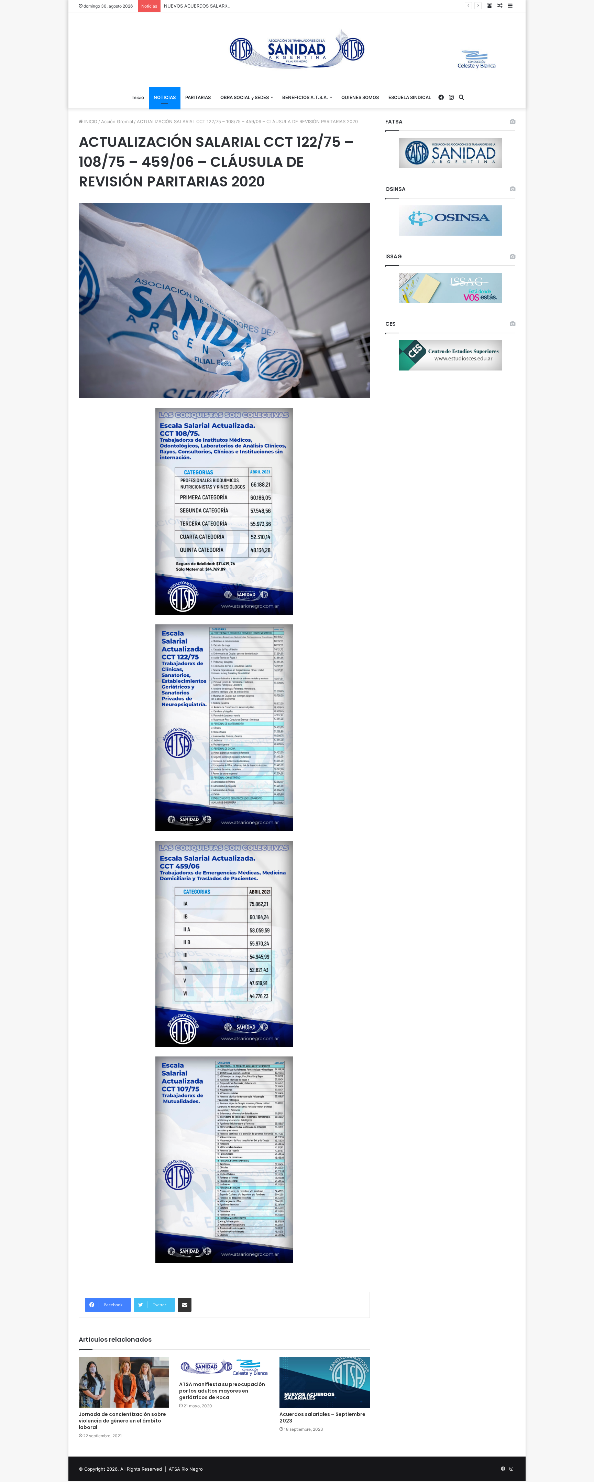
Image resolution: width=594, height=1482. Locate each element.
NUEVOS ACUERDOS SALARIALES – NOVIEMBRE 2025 (222, 6)
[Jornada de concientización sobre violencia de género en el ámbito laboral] (124, 1382)
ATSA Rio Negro (186, 1469)
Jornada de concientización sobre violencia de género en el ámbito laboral (122, 1421)
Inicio (138, 97)
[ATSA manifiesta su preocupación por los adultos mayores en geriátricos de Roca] (224, 1367)
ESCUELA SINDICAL (409, 97)
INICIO (90, 121)
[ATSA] (297, 49)
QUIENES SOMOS (360, 97)
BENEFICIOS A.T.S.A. (305, 97)
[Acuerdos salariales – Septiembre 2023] (324, 1382)
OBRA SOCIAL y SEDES (244, 97)
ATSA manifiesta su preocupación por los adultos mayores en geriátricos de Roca (222, 1391)
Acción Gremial (117, 121)
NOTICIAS (165, 97)
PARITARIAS (198, 97)
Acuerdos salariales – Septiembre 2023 (322, 1417)
